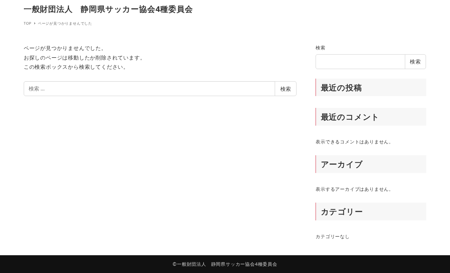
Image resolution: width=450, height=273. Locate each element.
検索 (285, 88)
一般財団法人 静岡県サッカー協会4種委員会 (108, 8)
